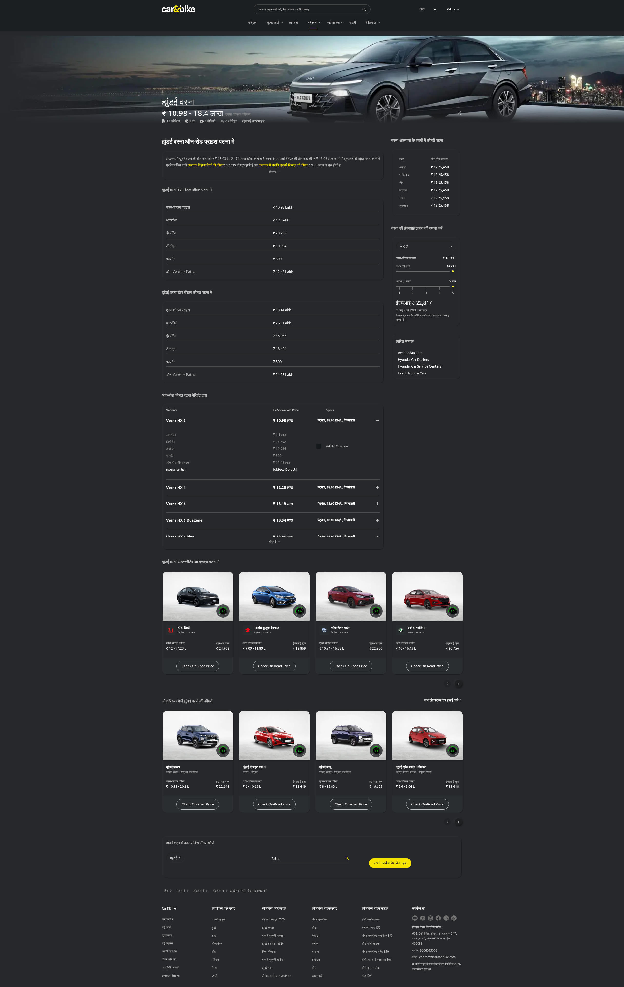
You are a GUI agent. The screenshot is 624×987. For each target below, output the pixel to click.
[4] (439, 293)
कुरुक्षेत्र (403, 205)
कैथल (402, 198)
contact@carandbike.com (437, 957)
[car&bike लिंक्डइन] (446, 918)
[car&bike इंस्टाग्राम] (430, 918)
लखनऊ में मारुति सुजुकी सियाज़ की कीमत (283, 165)
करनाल (403, 190)
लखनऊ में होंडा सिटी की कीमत (206, 165)
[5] (453, 293)
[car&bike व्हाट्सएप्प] (454, 918)
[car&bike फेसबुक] (438, 918)
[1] (399, 293)
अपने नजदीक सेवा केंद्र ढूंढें (390, 863)
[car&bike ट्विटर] (422, 918)
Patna (451, 9)
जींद (401, 182)
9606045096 (428, 950)
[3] (426, 293)
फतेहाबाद (404, 175)
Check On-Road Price (198, 666)
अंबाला (402, 167)
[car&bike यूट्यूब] (415, 918)
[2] (413, 293)
